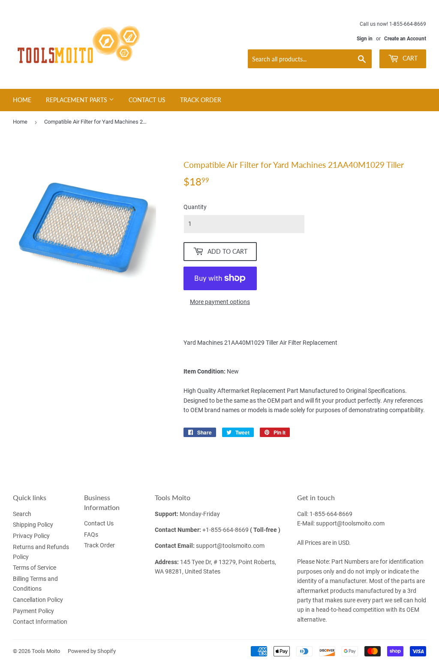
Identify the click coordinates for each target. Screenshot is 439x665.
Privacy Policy (31, 535)
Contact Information (40, 621)
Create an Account (405, 39)
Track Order (200, 99)
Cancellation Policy (38, 599)
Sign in (365, 39)
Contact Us (147, 99)
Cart (409, 58)
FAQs (91, 534)
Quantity (195, 206)
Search (22, 513)
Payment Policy (33, 610)
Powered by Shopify (92, 651)
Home (22, 99)
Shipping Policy (33, 524)
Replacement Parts (77, 99)
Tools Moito (46, 651)
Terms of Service (34, 567)
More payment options (220, 301)
